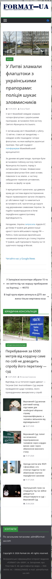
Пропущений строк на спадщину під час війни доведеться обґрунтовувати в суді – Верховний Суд (34, 494)
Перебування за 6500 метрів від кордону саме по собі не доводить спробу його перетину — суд (26, 361)
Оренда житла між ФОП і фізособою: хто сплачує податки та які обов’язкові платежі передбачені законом (34, 470)
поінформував (12, 148)
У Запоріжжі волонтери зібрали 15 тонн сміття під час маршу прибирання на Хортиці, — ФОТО (27, 283)
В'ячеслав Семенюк (28, 377)
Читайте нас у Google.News (20, 258)
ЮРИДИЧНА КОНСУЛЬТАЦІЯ (16, 345)
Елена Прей (25, 109)
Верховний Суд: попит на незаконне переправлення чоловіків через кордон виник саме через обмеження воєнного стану (34, 443)
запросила (30, 224)
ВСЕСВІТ (9, 59)
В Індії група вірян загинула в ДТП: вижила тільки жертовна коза (25, 296)
